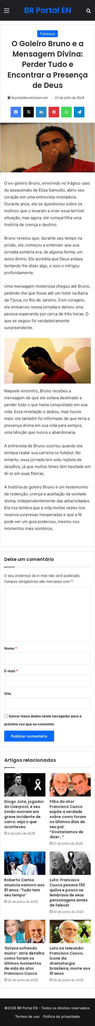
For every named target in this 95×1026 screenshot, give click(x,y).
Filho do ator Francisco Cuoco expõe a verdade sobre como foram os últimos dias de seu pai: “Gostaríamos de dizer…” (68, 819)
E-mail (11, 671)
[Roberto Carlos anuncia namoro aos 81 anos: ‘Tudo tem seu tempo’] (24, 863)
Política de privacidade (61, 1016)
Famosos (47, 34)
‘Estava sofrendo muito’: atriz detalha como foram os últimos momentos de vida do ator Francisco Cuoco (24, 961)
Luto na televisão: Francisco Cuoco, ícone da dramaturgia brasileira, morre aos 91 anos (70, 961)
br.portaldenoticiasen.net (29, 98)
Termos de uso (27, 1016)
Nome (10, 648)
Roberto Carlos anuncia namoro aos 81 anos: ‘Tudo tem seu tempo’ (24, 887)
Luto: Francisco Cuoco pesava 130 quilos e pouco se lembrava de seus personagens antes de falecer (69, 892)
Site (7, 693)
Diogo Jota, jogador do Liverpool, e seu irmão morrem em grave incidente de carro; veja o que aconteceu (24, 814)
